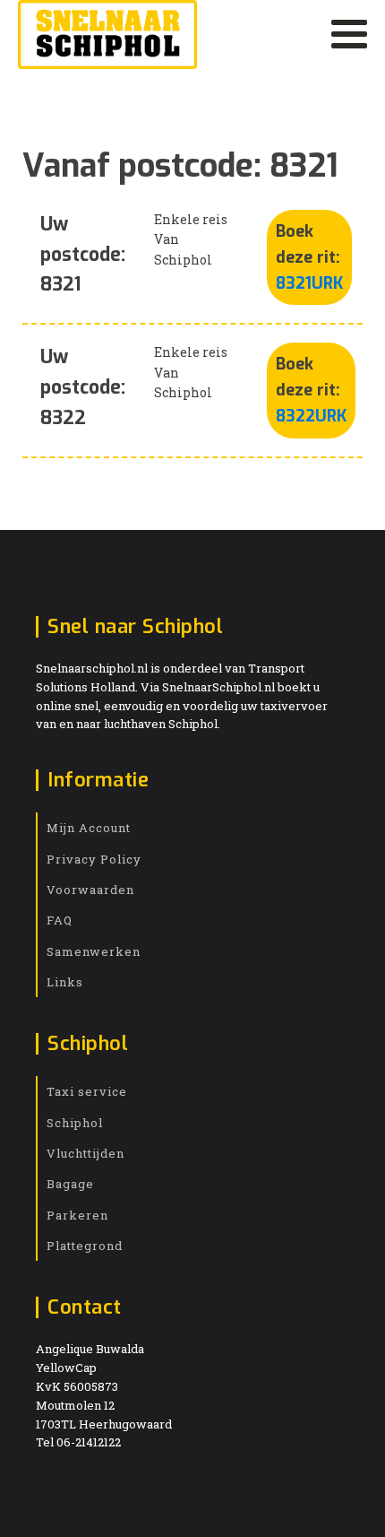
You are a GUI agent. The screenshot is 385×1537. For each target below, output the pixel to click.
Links (65, 982)
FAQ (60, 920)
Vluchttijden (85, 1153)
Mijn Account (89, 828)
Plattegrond (85, 1245)
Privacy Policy (94, 859)
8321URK (309, 283)
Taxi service (87, 1091)
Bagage (70, 1184)
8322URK (311, 416)
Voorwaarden (90, 889)
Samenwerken (94, 951)
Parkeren (77, 1215)
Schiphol (75, 1123)
